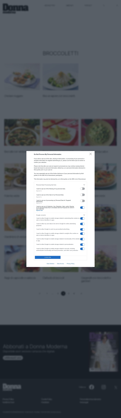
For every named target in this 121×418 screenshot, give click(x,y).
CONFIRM (47, 257)
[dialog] (60, 209)
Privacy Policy (70, 263)
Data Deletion (50, 263)
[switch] (82, 188)
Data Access (60, 263)
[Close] (91, 154)
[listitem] (60, 185)
